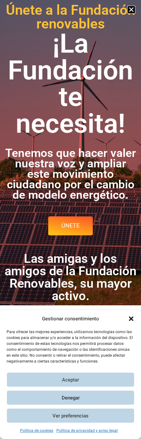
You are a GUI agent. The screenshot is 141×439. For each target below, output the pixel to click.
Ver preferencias (70, 415)
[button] (131, 318)
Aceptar (70, 379)
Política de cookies (36, 430)
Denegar (71, 397)
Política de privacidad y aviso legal (87, 430)
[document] (70, 219)
